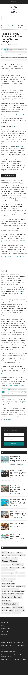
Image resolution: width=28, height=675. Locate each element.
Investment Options (11, 570)
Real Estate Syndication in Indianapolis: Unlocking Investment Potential (18, 488)
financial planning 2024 (6, 565)
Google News (4, 634)
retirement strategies (17, 607)
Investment (4, 570)
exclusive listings (15, 557)
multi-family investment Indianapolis (8, 583)
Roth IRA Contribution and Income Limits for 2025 (12, 642)
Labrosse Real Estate (21, 576)
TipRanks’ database (21, 115)
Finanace (9, 419)
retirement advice (11, 593)
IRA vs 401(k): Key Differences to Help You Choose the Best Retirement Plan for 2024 (18, 474)
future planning (4, 567)
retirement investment (20, 593)
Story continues (8, 175)
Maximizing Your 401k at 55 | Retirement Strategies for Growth (18, 501)
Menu (15, 2)
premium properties (5, 588)
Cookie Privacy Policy (6, 628)
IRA (16, 573)
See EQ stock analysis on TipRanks (14, 385)
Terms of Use (4, 631)
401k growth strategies (12, 555)
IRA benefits (22, 573)
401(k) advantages (11, 552)
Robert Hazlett (20, 146)
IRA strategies (4, 576)
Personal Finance (20, 586)
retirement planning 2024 (6, 600)
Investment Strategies (7, 573)
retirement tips (4, 610)
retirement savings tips (6, 607)
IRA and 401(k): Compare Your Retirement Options (17, 536)
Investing (23, 567)
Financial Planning (9, 561)
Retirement (4, 593)
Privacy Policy (4, 622)
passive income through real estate (8, 586)
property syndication (14, 588)
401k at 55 (4, 555)
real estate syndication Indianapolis (18, 591)
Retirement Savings (10, 604)
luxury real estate (12, 578)
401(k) (4, 552)
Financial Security (17, 565)
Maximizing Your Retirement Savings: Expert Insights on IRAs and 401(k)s (18, 459)
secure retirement (19, 610)
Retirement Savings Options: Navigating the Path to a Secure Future (18, 513)
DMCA (2, 625)
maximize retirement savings (7, 581)
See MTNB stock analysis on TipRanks (15, 257)
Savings (11, 610)
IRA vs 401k (12, 576)
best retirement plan (21, 555)
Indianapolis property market (14, 567)
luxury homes (4, 578)
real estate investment (6, 591)
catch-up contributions (6, 557)
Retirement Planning (17, 523)
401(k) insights (19, 552)
